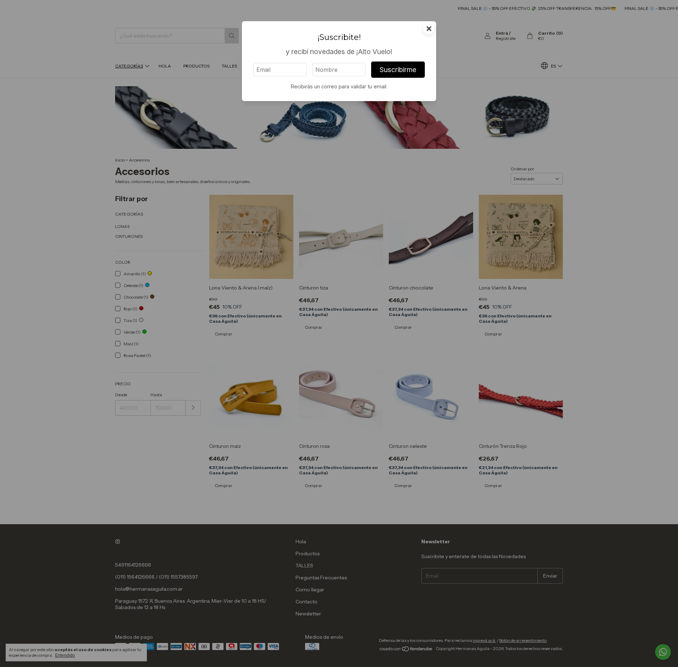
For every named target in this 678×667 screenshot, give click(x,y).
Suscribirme (398, 69)
